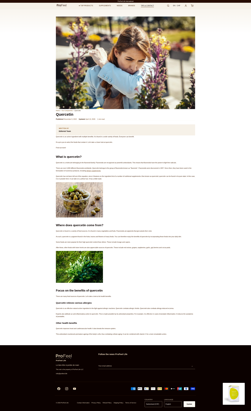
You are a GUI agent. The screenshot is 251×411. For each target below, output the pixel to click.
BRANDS (131, 5)
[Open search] (168, 6)
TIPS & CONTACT (147, 5)
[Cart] (192, 6)
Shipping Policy (118, 403)
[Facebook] (59, 389)
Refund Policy (107, 403)
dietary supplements (94, 171)
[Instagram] (67, 389)
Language (168, 399)
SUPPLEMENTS (105, 5)
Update (189, 404)
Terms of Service (130, 403)
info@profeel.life (61, 373)
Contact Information (83, 403)
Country (149, 399)
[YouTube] (74, 389)
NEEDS (119, 5)
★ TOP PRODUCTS (86, 5)
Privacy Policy (96, 403)
